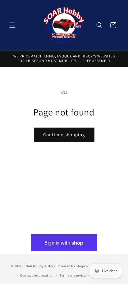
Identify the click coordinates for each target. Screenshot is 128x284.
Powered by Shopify (73, 266)
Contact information (37, 275)
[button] (12, 25)
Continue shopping (64, 134)
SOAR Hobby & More (40, 266)
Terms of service (73, 275)
